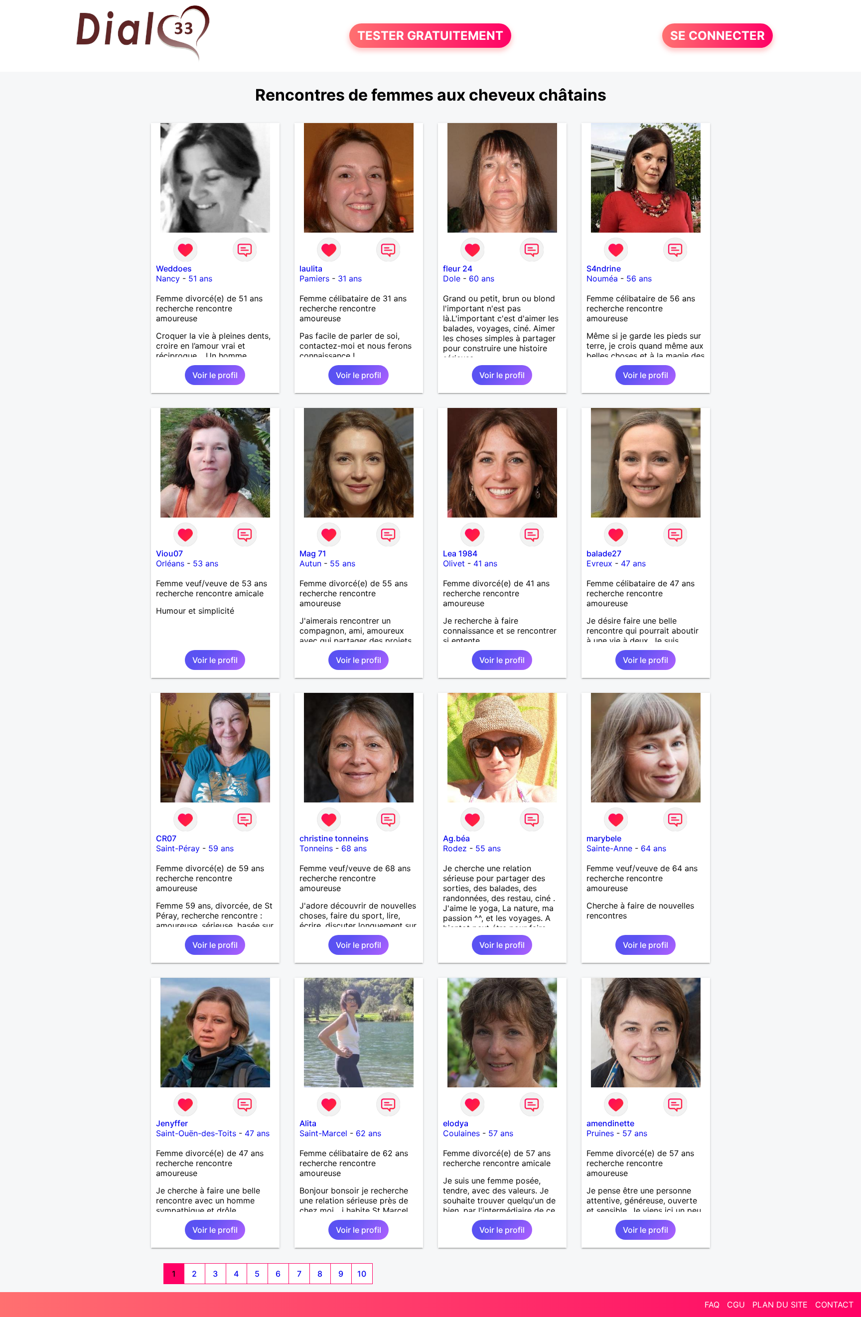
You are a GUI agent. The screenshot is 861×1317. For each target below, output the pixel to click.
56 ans (639, 278)
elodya (455, 1123)
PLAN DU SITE (780, 1305)
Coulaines (461, 1133)
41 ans (485, 563)
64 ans (653, 848)
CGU (736, 1305)
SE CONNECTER (717, 35)
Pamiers (314, 278)
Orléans (170, 563)
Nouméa (602, 278)
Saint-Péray (178, 848)
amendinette (610, 1123)
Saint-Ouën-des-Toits (196, 1133)
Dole (451, 278)
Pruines (600, 1133)
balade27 (603, 553)
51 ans (200, 278)
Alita (307, 1123)
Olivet (454, 563)
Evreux (599, 563)
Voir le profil (215, 375)
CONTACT (834, 1305)
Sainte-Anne (609, 848)
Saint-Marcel (323, 1133)
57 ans (500, 1133)
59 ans (221, 848)
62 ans (368, 1133)
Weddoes (174, 268)
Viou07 (169, 553)
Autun (310, 563)
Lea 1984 (460, 553)
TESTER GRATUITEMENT (430, 35)
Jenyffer (172, 1123)
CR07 (166, 838)
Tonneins (316, 848)
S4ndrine (603, 268)
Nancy (168, 278)
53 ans (205, 563)
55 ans (342, 563)
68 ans (354, 848)
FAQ (712, 1305)
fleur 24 (457, 268)
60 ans (481, 278)
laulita (310, 268)
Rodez (455, 848)
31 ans (350, 278)
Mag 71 (312, 553)
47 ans (633, 563)
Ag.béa (456, 838)
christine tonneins (334, 838)
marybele (603, 838)
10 (361, 1274)
